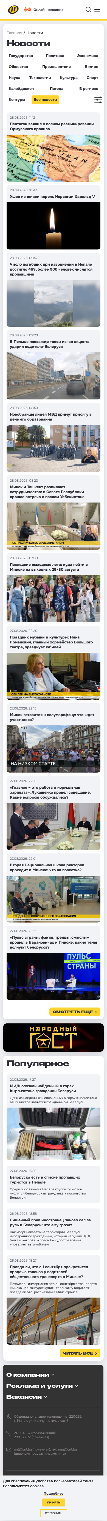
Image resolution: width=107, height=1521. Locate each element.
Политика (55, 55)
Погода (56, 88)
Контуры (17, 99)
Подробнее (53, 1493)
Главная (14, 33)
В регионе (88, 88)
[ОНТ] (13, 9)
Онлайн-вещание (48, 9)
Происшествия (56, 66)
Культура (69, 77)
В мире (91, 66)
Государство (21, 55)
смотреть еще (73, 1012)
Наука (14, 77)
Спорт (92, 77)
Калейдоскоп (21, 88)
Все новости (45, 99)
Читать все (78, 1353)
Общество (18, 66)
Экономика (87, 55)
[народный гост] (53, 1037)
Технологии (40, 77)
